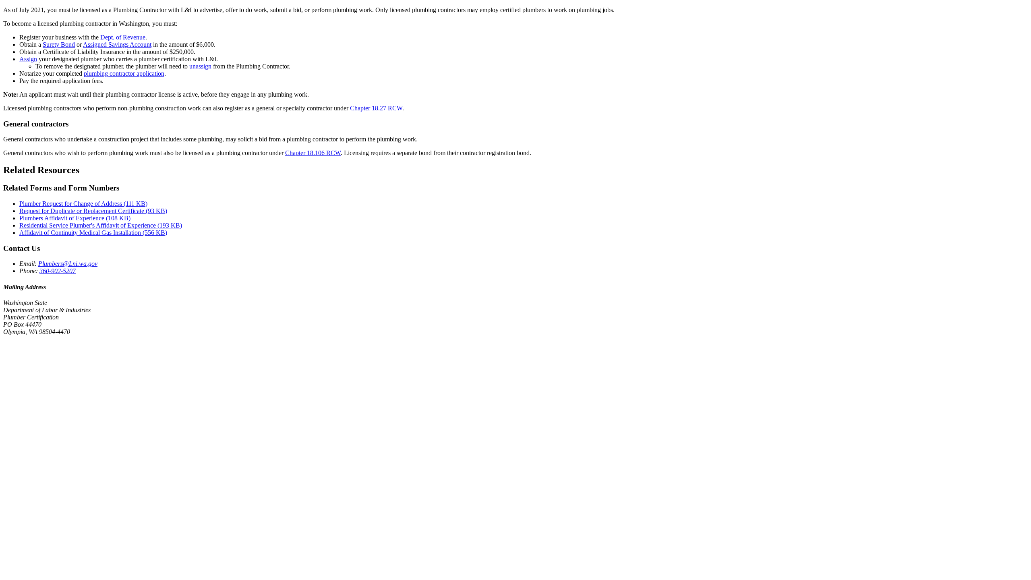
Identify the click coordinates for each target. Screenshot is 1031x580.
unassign (200, 66)
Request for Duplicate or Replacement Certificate (93, 210)
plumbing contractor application (124, 73)
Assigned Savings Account (117, 44)
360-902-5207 (57, 270)
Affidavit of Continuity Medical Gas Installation (93, 232)
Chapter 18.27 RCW (376, 108)
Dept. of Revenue (122, 37)
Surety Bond (59, 44)
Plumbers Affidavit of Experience (74, 218)
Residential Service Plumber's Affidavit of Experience (100, 225)
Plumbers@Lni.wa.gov (67, 263)
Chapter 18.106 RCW (313, 152)
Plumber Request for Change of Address (83, 203)
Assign (28, 59)
